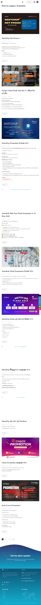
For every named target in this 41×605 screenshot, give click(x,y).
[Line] (39, 306)
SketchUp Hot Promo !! (11, 38)
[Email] (39, 309)
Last (13, 539)
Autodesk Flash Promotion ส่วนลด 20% (17, 271)
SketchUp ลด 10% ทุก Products (14, 421)
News (8, 372)
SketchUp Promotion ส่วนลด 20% (15, 143)
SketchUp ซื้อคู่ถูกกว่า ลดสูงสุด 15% (16, 370)
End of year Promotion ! (11, 505)
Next (11, 539)
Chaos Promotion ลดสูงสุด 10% (14, 463)
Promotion (9, 41)
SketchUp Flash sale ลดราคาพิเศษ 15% (17, 319)
